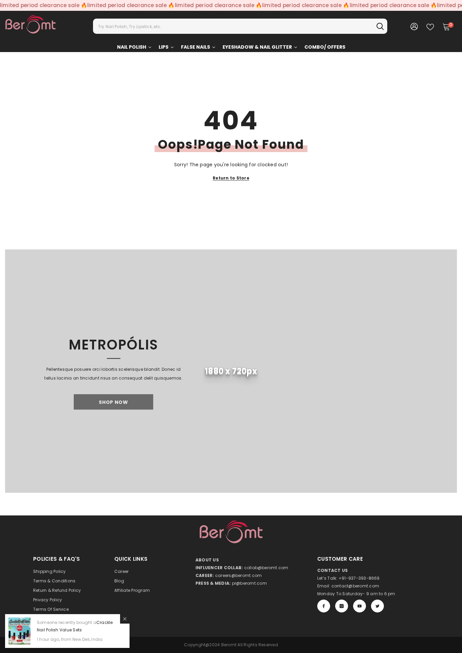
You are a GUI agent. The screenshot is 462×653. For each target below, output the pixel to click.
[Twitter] (377, 606)
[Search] (240, 26)
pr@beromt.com (249, 583)
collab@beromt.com (266, 568)
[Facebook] (323, 606)
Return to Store (231, 178)
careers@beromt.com (238, 575)
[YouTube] (359, 606)
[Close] (125, 619)
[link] (231, 371)
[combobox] (233, 26)
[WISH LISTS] (430, 26)
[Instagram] (341, 606)
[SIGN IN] (414, 26)
